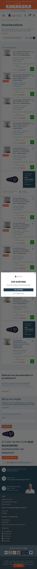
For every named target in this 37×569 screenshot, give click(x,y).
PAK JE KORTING (18, 290)
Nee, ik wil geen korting (18, 293)
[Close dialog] (35, 273)
